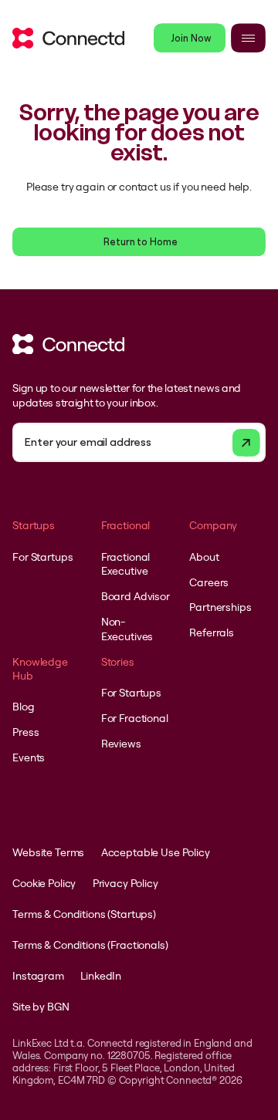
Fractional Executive (126, 564)
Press (25, 732)
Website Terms (48, 852)
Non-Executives (127, 629)
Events (28, 757)
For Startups (42, 557)
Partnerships (220, 607)
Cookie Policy (44, 883)
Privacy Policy (125, 883)
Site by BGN (40, 1007)
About (204, 557)
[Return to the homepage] (68, 38)
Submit (246, 443)
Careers (209, 582)
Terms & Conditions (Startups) (84, 914)
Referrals (211, 632)
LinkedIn (100, 976)
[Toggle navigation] (248, 37)
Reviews (121, 744)
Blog (23, 706)
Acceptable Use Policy (155, 852)
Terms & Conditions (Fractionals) (90, 945)
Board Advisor (135, 596)
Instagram (38, 976)
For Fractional (134, 718)
